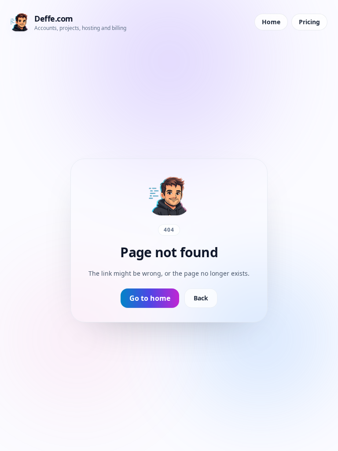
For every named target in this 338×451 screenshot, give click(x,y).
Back (201, 298)
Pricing (309, 22)
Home (271, 22)
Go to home (149, 298)
